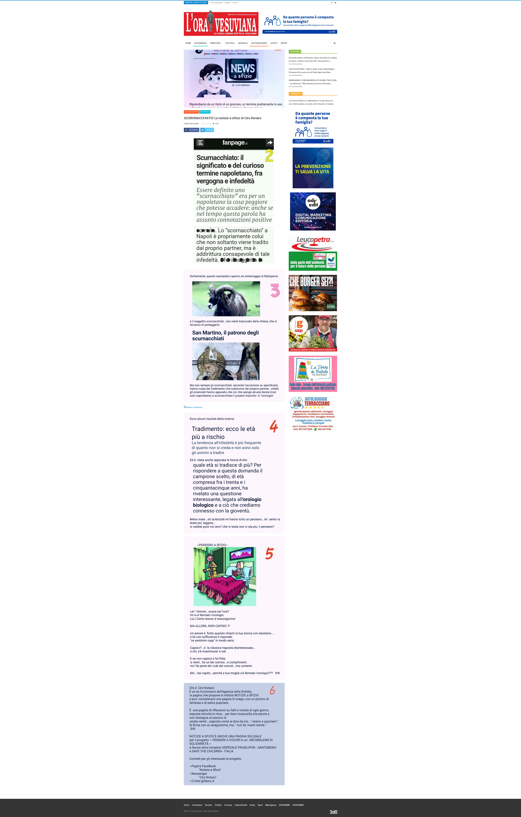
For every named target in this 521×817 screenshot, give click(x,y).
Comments (295, 94)
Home (188, 43)
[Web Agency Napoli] (333, 812)
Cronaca (243, 43)
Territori (215, 43)
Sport (284, 43)
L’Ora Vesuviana (216, 3)
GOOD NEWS (284, 805)
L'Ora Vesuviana (296, 64)
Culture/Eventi (259, 43)
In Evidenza (200, 43)
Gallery (227, 3)
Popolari (294, 51)
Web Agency (270, 805)
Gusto (274, 43)
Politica (229, 43)
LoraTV (235, 3)
